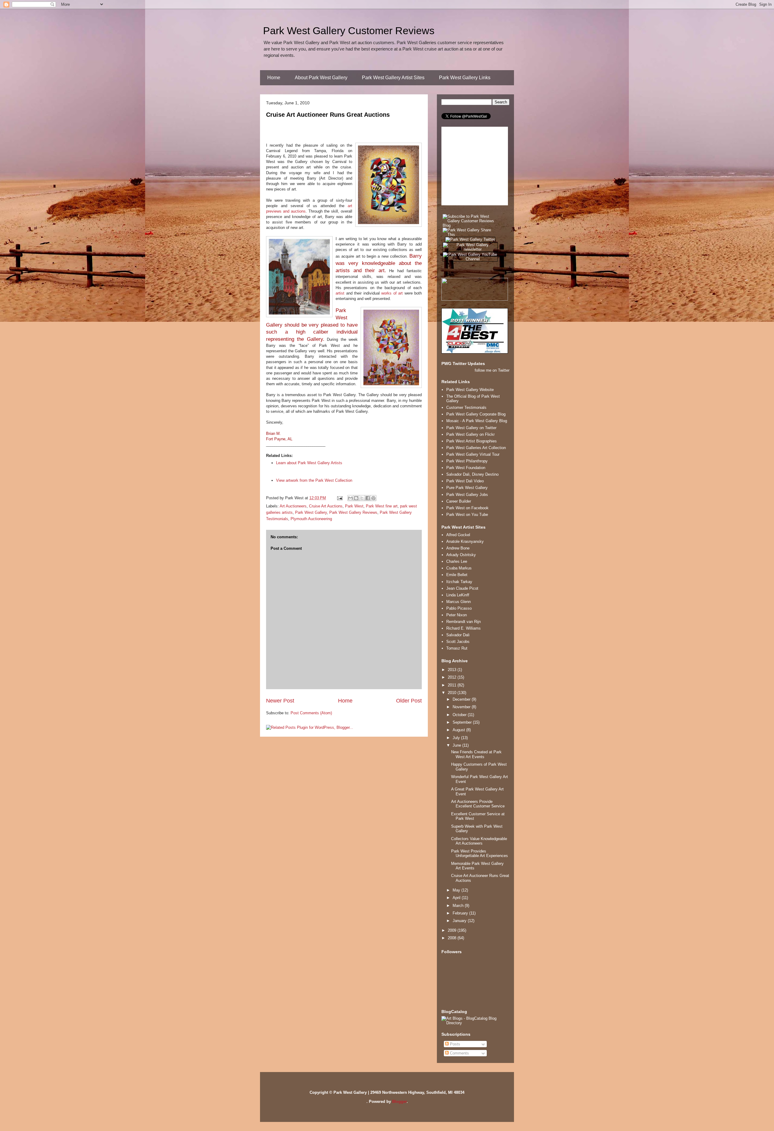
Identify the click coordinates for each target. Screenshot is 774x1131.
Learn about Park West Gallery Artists (309, 463)
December (462, 699)
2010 (452, 692)
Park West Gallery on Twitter (471, 427)
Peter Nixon (456, 615)
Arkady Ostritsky (461, 554)
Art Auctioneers (293, 506)
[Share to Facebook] (368, 498)
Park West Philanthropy (467, 461)
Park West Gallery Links (464, 77)
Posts (454, 1044)
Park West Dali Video (465, 481)
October (460, 714)
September (463, 722)
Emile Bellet (456, 574)
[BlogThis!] (356, 498)
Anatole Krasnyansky (465, 541)
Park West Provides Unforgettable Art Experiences (479, 853)
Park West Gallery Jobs (467, 494)
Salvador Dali (458, 635)
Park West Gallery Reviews (353, 512)
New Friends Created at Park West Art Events (476, 754)
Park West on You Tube (467, 514)
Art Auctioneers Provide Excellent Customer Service (478, 804)
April (457, 897)
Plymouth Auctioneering (311, 519)
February (461, 913)
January (460, 920)
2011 (452, 685)
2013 (452, 669)
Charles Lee (456, 561)
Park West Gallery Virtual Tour (472, 454)
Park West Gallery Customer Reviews (348, 30)
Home (273, 77)
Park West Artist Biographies (471, 441)
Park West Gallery (311, 512)
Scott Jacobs (458, 641)
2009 (452, 930)
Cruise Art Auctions (326, 506)
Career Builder (458, 501)
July (457, 737)
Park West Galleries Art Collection (476, 447)
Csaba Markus (459, 568)
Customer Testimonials (466, 407)
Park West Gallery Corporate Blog (476, 414)
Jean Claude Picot (462, 588)
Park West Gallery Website (470, 389)
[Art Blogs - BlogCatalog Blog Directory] (475, 1023)
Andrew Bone (458, 548)
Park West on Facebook (467, 508)
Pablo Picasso (459, 608)
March (459, 905)
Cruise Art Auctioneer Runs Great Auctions (328, 114)
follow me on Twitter (492, 370)
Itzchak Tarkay (459, 581)
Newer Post (280, 701)
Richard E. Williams (463, 628)
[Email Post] (339, 498)
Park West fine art (382, 506)
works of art (392, 293)
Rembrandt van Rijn (463, 621)
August (459, 730)
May (457, 890)
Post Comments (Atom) (311, 713)
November (462, 707)
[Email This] (350, 498)
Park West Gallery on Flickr (470, 434)
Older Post (409, 701)
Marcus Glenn (458, 601)
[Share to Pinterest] (373, 498)
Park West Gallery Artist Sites (393, 77)
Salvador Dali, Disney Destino (472, 474)
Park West (354, 506)
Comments (459, 1053)
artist (340, 293)
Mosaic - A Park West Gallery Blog (476, 421)
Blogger (399, 1101)
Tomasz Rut (456, 648)
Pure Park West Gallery (467, 487)
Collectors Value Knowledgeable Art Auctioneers (479, 841)
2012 (452, 677)
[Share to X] (362, 498)
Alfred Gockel (458, 535)
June (457, 745)
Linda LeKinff (457, 595)
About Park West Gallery (321, 77)
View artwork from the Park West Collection (314, 480)
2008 (452, 938)
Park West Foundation (465, 467)
